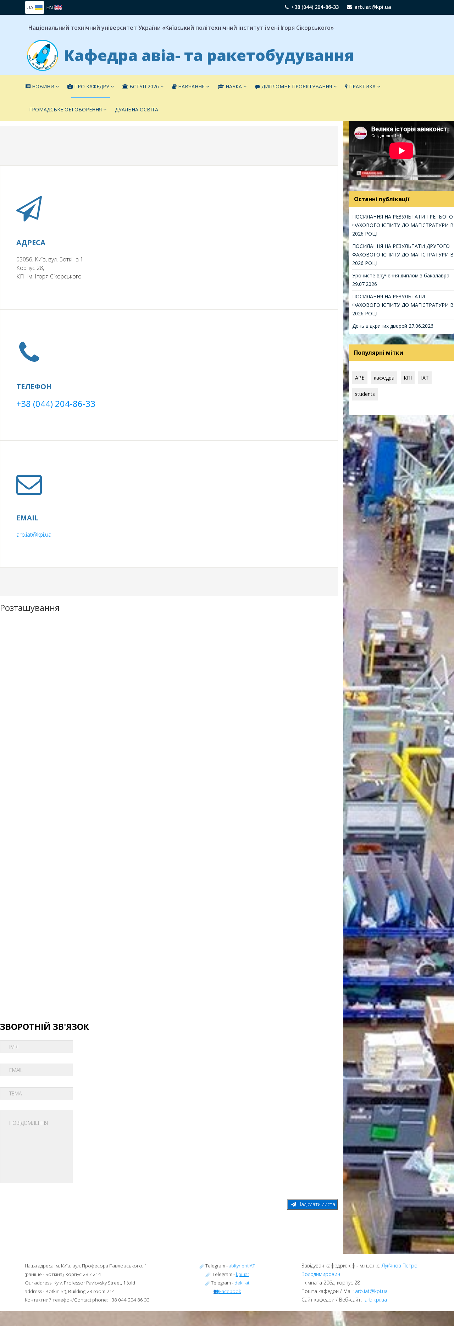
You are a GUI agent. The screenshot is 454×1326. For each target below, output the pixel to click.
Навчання (191, 86)
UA (31, 7)
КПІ (408, 377)
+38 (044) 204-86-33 (315, 7)
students (365, 394)
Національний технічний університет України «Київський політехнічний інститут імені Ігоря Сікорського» (181, 28)
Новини (42, 86)
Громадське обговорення (65, 109)
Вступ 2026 (143, 86)
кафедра (384, 377)
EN (50, 7)
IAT (425, 377)
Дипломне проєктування (296, 86)
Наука (233, 86)
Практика (362, 86)
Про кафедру (91, 86)
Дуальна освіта (136, 109)
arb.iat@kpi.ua (372, 7)
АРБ (360, 377)
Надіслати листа (315, 1204)
